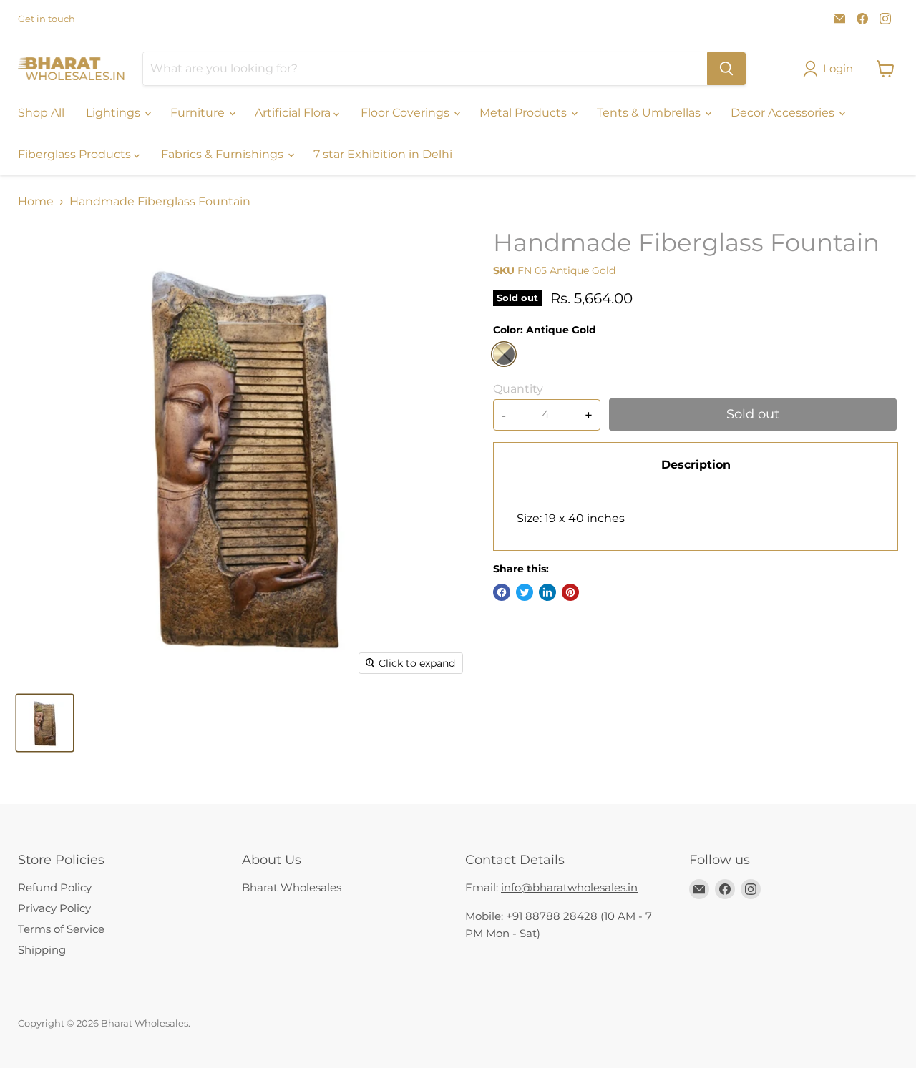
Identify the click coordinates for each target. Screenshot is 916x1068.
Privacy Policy (54, 908)
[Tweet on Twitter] (524, 592)
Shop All (41, 112)
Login (838, 68)
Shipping (42, 949)
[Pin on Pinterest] (570, 592)
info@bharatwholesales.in (569, 887)
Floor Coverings (406, 112)
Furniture (199, 112)
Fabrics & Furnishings (223, 154)
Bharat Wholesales (291, 887)
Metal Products (524, 112)
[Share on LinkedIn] (547, 592)
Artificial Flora (294, 112)
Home (36, 201)
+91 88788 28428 (552, 916)
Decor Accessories (784, 112)
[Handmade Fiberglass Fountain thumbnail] (44, 723)
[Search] (726, 68)
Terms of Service (61, 929)
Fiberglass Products (76, 154)
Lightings (114, 112)
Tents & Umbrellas (650, 112)
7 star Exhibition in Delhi (382, 154)
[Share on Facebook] (501, 592)
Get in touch (46, 19)
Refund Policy (55, 887)
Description (696, 464)
